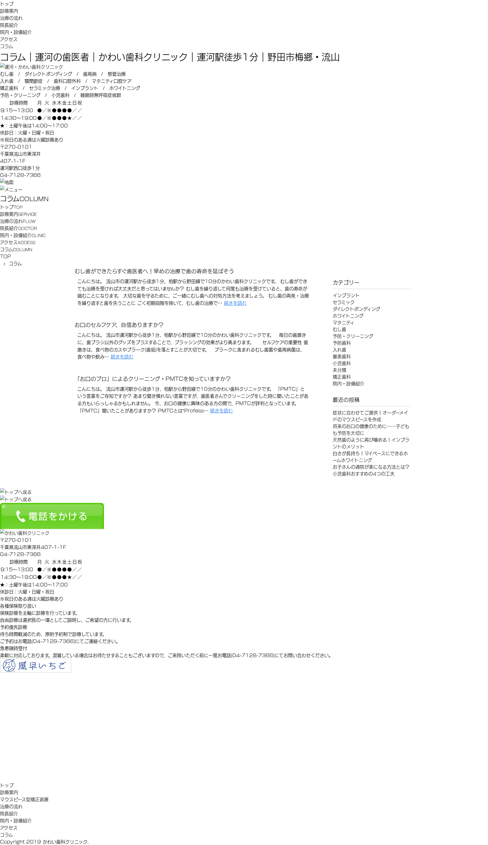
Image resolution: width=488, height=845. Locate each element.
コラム (6, 45)
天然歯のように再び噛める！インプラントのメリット (371, 443)
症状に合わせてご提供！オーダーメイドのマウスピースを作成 (370, 416)
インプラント (346, 295)
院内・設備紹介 (16, 31)
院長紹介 (9, 24)
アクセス (9, 38)
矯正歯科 (342, 376)
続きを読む (235, 302)
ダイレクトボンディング (356, 308)
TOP (5, 256)
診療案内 (9, 10)
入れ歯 (339, 349)
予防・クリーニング (353, 335)
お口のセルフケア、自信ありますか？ (119, 324)
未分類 (339, 369)
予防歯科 (342, 342)
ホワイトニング (348, 315)
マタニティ (343, 322)
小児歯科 (342, 362)
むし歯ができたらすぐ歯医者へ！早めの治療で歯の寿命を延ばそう (154, 271)
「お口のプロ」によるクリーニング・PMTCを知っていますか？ (153, 378)
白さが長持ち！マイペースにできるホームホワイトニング (370, 456)
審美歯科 (342, 356)
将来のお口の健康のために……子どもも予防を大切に (371, 429)
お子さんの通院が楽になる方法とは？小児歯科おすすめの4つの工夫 (371, 470)
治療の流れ (11, 17)
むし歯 (339, 329)
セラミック (344, 301)
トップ (7, 3)
